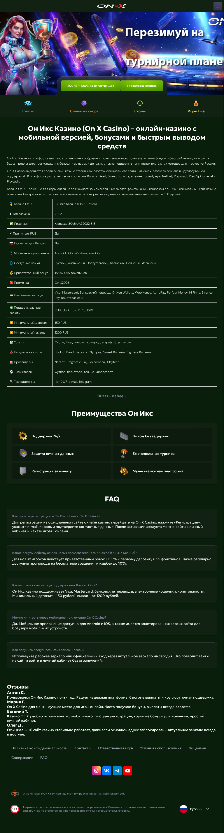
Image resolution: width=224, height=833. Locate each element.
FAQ (43, 757)
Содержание (22, 757)
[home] (112, 6)
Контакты (82, 748)
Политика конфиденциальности (39, 748)
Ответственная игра (115, 748)
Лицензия (197, 748)
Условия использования (161, 748)
